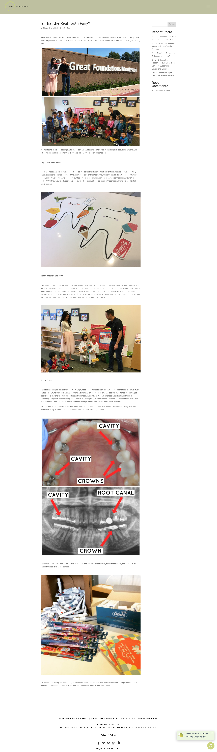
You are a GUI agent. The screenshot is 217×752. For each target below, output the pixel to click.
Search (172, 24)
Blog (68, 28)
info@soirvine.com (148, 718)
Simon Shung (48, 28)
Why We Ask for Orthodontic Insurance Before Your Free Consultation (163, 46)
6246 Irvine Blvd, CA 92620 (73, 718)
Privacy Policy (108, 735)
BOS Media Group (113, 748)
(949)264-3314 (106, 718)
